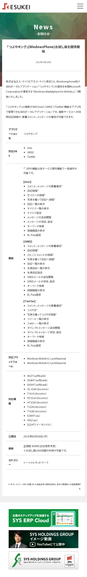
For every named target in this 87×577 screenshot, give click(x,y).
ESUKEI (16, 6)
